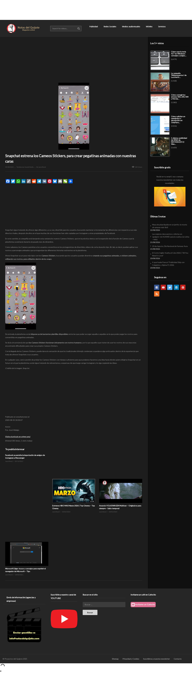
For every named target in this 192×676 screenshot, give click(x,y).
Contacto (178, 659)
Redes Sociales (110, 26)
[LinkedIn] (176, 287)
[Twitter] (169, 287)
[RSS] (156, 293)
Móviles (149, 26)
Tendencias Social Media (25, 167)
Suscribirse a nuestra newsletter (156, 659)
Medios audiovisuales (131, 26)
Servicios (162, 26)
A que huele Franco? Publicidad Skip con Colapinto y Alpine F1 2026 (168, 263)
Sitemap (115, 659)
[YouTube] (163, 287)
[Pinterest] (182, 287)
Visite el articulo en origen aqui (17, 436)
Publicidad (93, 26)
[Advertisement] (96, 10)
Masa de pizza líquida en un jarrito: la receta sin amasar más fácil (169, 225)
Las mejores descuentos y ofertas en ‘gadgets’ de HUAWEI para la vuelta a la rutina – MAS (170, 237)
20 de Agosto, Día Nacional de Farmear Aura (170, 246)
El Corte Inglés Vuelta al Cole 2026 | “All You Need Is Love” (170, 254)
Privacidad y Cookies (131, 659)
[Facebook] (156, 287)
